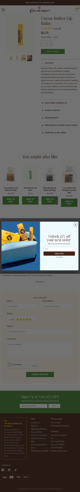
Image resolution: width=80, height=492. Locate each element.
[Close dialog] (75, 224)
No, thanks (59, 257)
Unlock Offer (59, 254)
